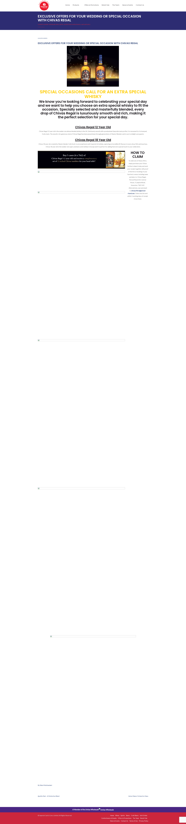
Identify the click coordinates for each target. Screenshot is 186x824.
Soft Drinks (143, 815)
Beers (128, 815)
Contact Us (140, 5)
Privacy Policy (143, 821)
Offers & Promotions (91, 5)
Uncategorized (42, 38)
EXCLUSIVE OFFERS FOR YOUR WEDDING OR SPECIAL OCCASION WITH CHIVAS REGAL (88, 43)
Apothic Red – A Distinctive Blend (48, 796)
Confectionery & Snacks (109, 818)
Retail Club (105, 5)
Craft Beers (135, 815)
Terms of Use (133, 821)
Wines (117, 815)
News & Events (127, 5)
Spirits (123, 815)
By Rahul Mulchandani (45, 785)
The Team (115, 5)
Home (67, 5)
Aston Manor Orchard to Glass (138, 796)
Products (76, 5)
